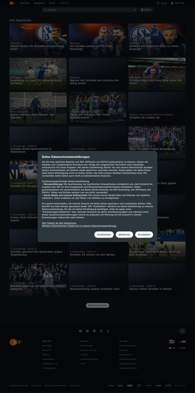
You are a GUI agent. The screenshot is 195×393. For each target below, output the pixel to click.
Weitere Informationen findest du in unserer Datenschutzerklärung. (79, 226)
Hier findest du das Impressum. (59, 223)
